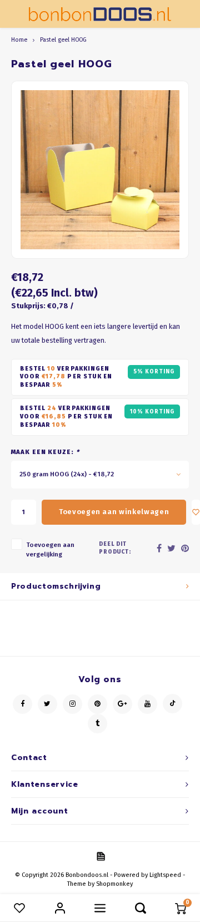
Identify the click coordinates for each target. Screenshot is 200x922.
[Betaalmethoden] (100, 855)
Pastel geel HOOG (63, 39)
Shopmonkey (114, 884)
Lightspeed (165, 875)
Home (19, 39)
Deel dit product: (115, 548)
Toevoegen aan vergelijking (50, 549)
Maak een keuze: (45, 452)
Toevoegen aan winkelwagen (114, 511)
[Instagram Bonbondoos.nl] (72, 704)
